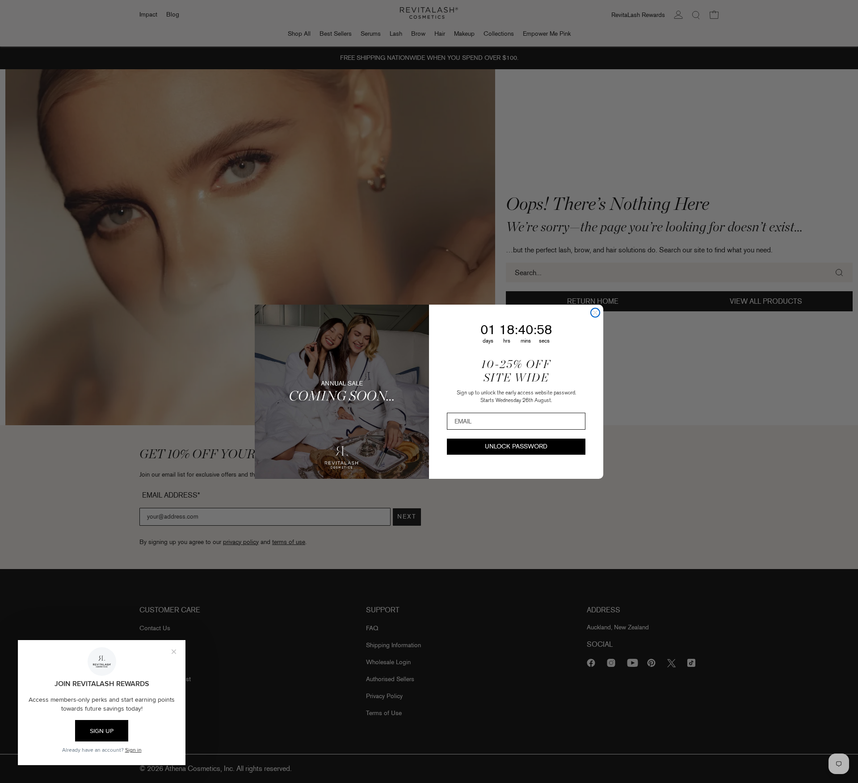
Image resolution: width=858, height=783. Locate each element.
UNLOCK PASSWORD (516, 446)
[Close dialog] (595, 312)
